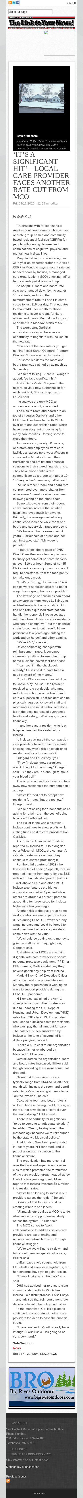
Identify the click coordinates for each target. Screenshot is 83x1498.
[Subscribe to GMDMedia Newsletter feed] (8, 1481)
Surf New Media (39, 1493)
